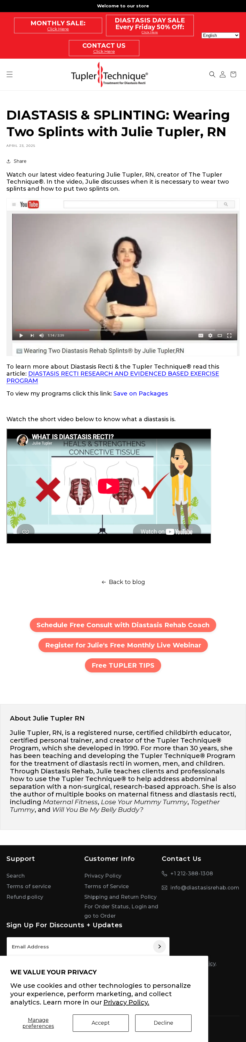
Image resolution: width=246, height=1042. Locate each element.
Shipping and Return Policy (120, 897)
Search (15, 876)
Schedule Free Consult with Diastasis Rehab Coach (123, 625)
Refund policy (24, 897)
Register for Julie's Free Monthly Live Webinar (123, 645)
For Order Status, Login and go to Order (121, 911)
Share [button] (20, 161)
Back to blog (127, 582)
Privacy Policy (102, 876)
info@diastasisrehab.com (204, 888)
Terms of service (28, 886)
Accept (101, 1023)
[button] (212, 74)
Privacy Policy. (126, 1002)
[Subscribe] (159, 947)
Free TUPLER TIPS (123, 665)
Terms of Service (106, 886)
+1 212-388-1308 (191, 874)
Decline (163, 1023)
